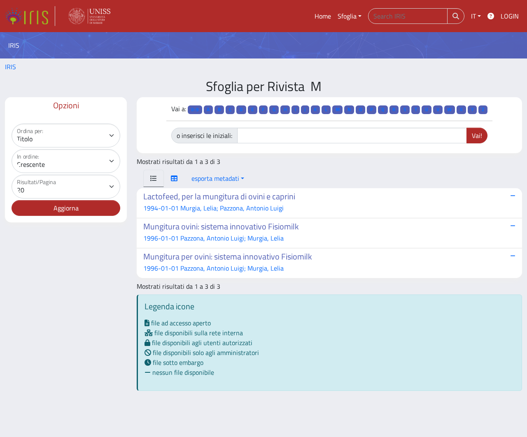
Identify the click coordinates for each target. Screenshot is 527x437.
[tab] (153, 178)
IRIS (10, 67)
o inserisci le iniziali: (204, 135)
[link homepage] (30, 16)
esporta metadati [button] (215, 178)
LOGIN (510, 16)
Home (323, 16)
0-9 (195, 109)
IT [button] (473, 16)
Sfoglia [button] (347, 16)
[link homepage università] (89, 16)
